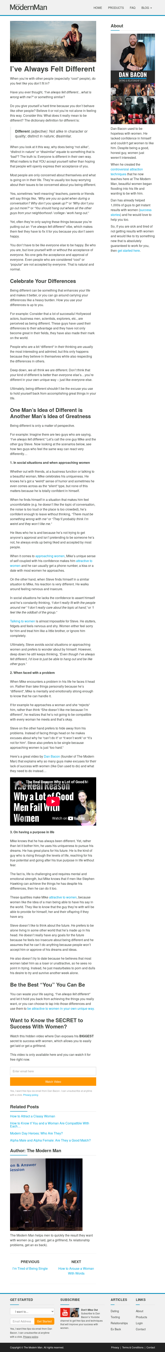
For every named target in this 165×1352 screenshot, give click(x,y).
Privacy (115, 1347)
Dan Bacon (52, 756)
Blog (145, 8)
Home (98, 8)
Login (139, 1323)
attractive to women (63, 897)
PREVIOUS (30, 1261)
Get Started (44, 1321)
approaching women (50, 556)
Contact (141, 1329)
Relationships (119, 1323)
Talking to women (22, 621)
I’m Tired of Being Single (30, 1268)
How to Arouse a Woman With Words (76, 1271)
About (139, 1311)
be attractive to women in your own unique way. (61, 1008)
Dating (115, 1311)
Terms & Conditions (132, 1347)
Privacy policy (30, 1094)
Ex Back (116, 1329)
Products (116, 8)
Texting (115, 1317)
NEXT (76, 1261)
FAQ (132, 8)
